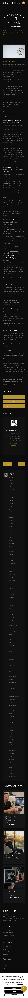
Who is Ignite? (7, 946)
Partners (5, 954)
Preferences (14, 994)
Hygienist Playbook (8, 932)
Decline (14, 991)
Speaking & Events (8, 935)
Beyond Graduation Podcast (14, 406)
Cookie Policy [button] (11, 982)
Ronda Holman (10, 61)
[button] (26, 436)
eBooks (14, 401)
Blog (14, 396)
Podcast (5, 968)
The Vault (5, 971)
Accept (14, 988)
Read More (14, 445)
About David (6, 949)
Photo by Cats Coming (9, 384)
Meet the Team (7, 952)
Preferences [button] (20, 984)
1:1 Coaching (6, 930)
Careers (5, 938)
